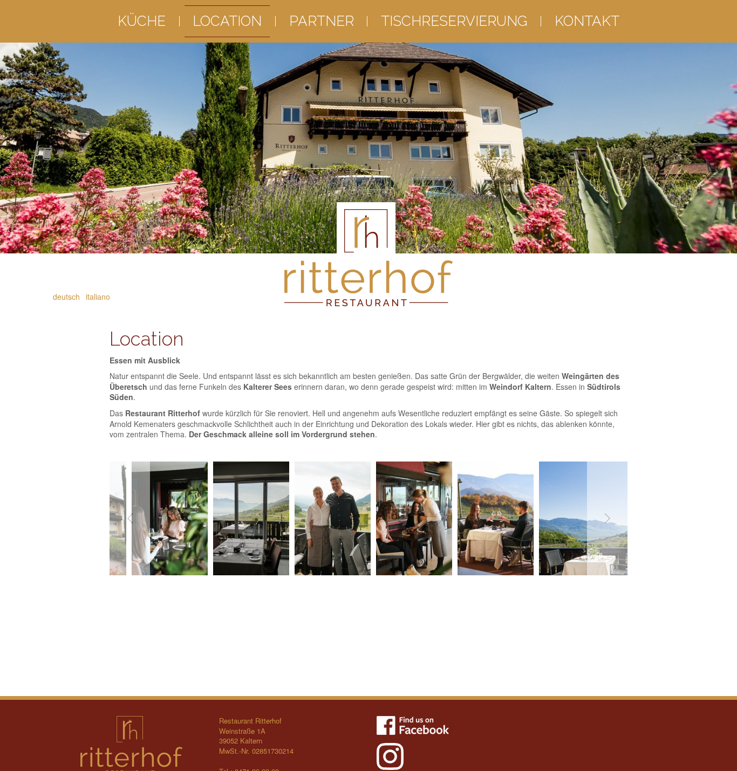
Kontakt (587, 21)
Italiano (98, 296)
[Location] (202, 518)
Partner (321, 21)
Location (227, 21)
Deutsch (66, 296)
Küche (142, 21)
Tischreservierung (454, 21)
